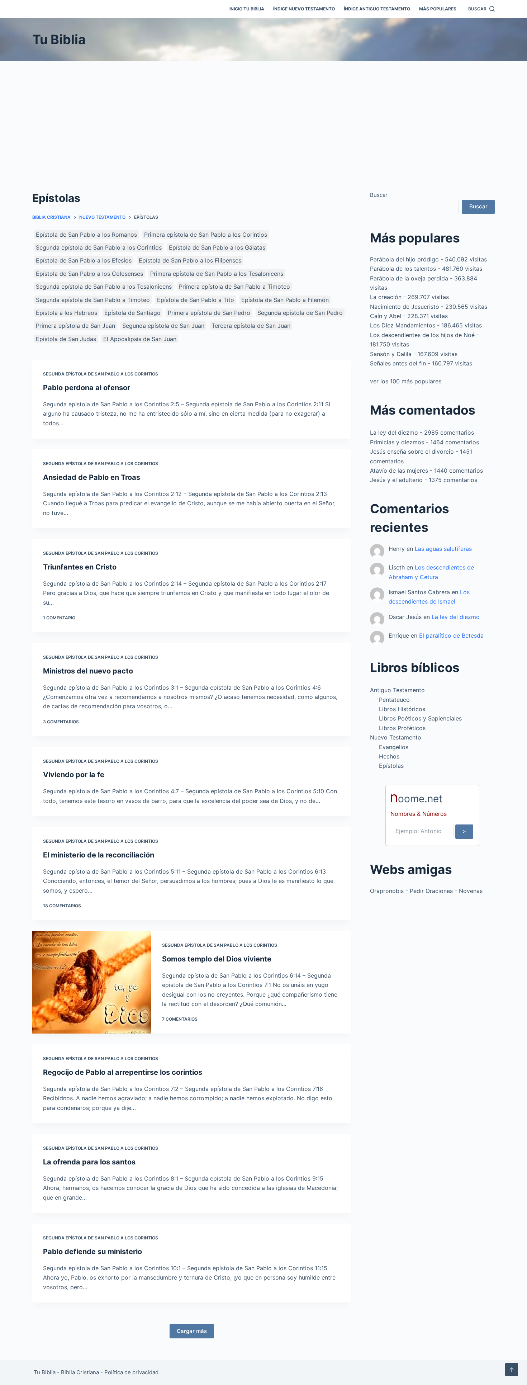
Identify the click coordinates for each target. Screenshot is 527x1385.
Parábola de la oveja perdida (409, 278)
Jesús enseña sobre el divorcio (412, 451)
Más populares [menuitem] (437, 8)
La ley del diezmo (394, 432)
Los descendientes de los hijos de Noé (422, 335)
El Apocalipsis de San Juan (139, 338)
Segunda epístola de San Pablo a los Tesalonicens (104, 286)
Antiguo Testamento (397, 690)
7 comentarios (180, 1019)
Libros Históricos (402, 709)
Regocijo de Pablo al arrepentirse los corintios (122, 1072)
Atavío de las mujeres (399, 470)
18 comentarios (62, 905)
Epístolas (391, 765)
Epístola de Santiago (132, 312)
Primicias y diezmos (397, 442)
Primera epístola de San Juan (75, 325)
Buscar (379, 195)
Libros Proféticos (402, 728)
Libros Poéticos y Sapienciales (420, 718)
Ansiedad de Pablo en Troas (91, 477)
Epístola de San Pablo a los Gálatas (217, 247)
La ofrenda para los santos (89, 1162)
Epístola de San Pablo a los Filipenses (190, 260)
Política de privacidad (131, 1372)
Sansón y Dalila (391, 354)
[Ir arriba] (511, 1369)
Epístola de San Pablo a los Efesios (84, 260)
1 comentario (59, 617)
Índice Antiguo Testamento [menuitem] (377, 8)
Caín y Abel (385, 316)
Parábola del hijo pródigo (404, 259)
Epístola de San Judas (66, 338)
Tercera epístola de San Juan (251, 325)
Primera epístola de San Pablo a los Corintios (205, 234)
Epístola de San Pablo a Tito (195, 299)
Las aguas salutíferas (443, 548)
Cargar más (192, 1331)
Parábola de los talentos (403, 268)
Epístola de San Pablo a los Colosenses (89, 273)
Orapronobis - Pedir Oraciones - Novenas (426, 890)
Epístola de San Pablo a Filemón (285, 299)
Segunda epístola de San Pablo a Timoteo (93, 299)
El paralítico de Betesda (451, 635)
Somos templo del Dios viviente (216, 959)
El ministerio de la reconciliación (98, 855)
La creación (386, 297)
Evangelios (393, 747)
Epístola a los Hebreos (66, 312)
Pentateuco (394, 699)
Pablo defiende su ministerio (92, 1251)
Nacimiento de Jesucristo (404, 306)
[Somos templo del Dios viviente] (91, 982)
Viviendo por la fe (73, 774)
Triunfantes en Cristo (80, 567)
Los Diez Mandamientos (402, 325)
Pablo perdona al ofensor (86, 387)
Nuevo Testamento (395, 737)
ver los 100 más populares (405, 381)
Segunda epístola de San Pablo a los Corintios (99, 247)
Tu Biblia (59, 39)
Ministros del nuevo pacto (88, 671)
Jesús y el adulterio (396, 479)
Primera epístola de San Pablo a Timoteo (234, 286)
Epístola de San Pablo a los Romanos (86, 234)
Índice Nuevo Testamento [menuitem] (304, 8)
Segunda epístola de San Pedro (300, 312)
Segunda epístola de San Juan (163, 325)
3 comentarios (61, 721)
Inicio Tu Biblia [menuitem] (246, 8)
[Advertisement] (263, 115)
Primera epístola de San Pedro (209, 312)
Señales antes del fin (398, 363)
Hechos (389, 756)
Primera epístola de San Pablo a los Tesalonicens (216, 273)
